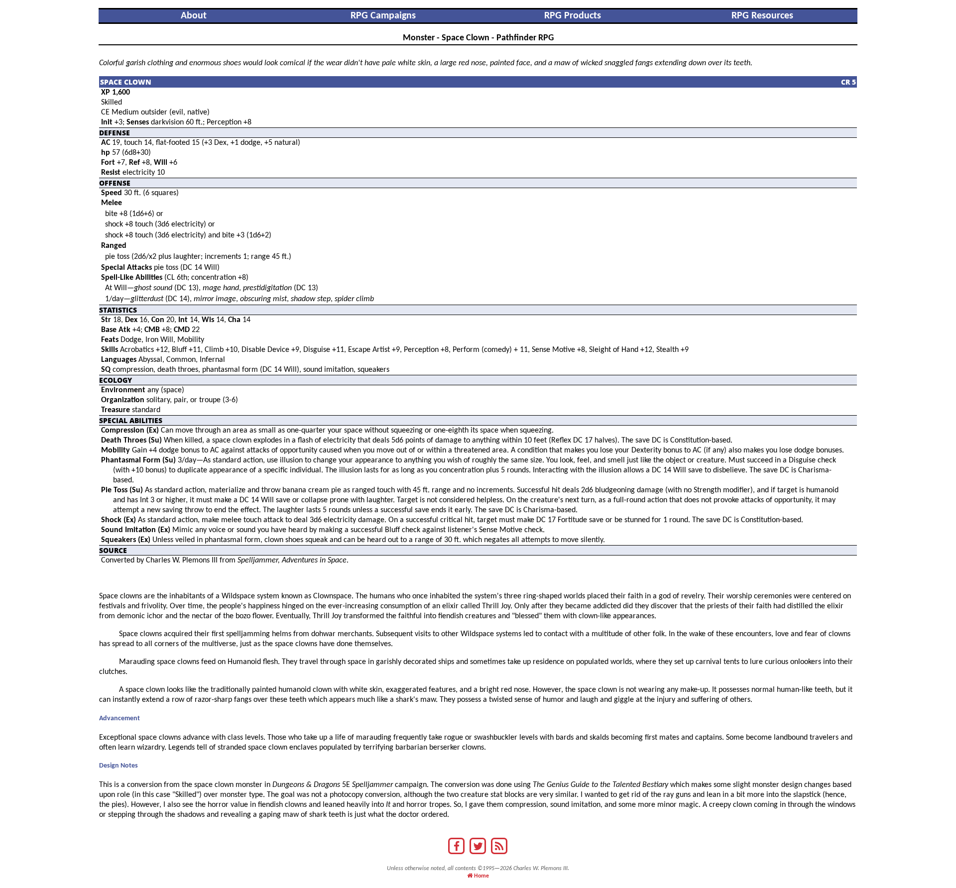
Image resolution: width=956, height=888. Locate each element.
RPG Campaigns (383, 16)
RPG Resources (762, 16)
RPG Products (572, 16)
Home (481, 876)
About (194, 16)
